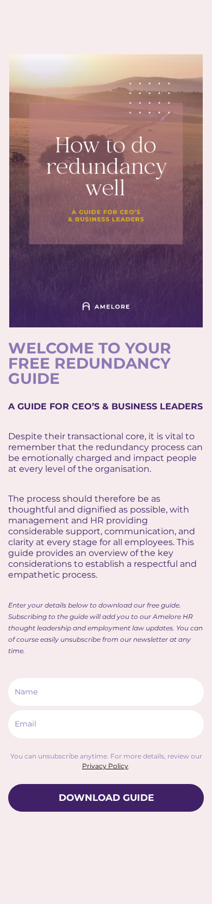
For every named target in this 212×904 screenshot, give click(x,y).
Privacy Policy (105, 766)
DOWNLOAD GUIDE (106, 797)
